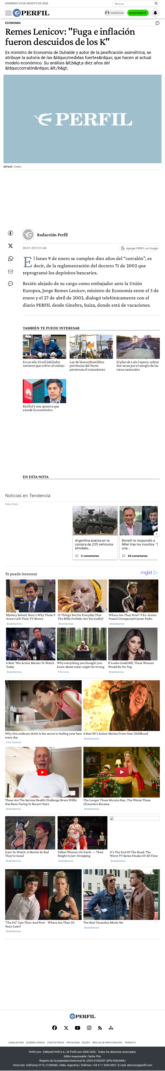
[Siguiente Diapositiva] (156, 534)
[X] (66, 1028)
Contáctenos (55, 1042)
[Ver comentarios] (156, 24)
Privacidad (73, 1042)
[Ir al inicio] (31, 13)
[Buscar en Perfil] (156, 4)
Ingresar (117, 13)
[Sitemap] (111, 1028)
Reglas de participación (107, 1042)
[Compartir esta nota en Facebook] (10, 233)
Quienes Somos (35, 1042)
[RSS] (100, 1028)
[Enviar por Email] (10, 271)
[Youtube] (77, 1028)
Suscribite (138, 13)
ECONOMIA (13, 23)
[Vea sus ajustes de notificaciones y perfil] (155, 13)
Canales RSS (16, 1042)
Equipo (86, 1042)
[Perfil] (82, 1018)
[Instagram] (89, 1028)
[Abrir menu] (8, 13)
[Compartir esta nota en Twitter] (10, 246)
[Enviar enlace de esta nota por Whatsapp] (10, 259)
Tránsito (130, 1042)
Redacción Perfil (52, 234)
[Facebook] (54, 1028)
